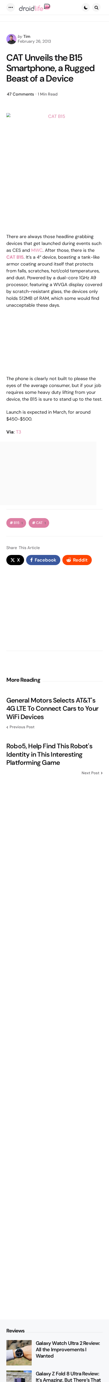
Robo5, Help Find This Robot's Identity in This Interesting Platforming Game (49, 754)
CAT (41, 522)
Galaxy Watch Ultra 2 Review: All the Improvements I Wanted (68, 1349)
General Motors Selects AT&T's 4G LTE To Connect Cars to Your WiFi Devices (52, 708)
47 (20, 94)
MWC (37, 250)
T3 (18, 432)
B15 (18, 522)
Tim (26, 36)
